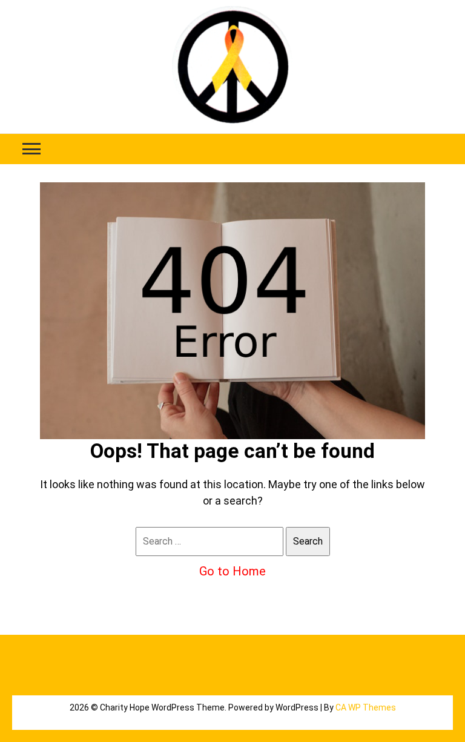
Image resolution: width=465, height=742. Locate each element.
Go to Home (232, 571)
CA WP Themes (365, 707)
